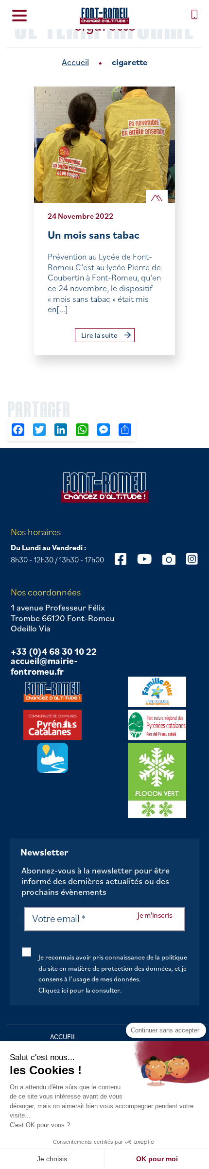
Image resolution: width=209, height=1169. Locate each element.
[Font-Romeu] (104, 15)
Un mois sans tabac (93, 234)
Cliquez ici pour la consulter (79, 990)
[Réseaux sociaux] (120, 558)
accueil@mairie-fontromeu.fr (44, 666)
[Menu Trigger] (19, 14)
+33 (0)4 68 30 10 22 (54, 651)
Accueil (75, 62)
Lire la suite (100, 335)
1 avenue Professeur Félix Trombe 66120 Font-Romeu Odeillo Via (63, 618)
